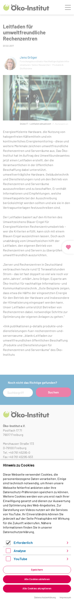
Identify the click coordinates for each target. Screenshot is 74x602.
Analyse (20, 550)
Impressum (65, 597)
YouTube (20, 559)
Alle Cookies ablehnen (37, 579)
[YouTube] (8, 560)
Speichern (37, 569)
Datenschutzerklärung (18, 532)
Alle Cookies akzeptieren (36, 588)
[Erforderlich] (8, 544)
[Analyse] (8, 552)
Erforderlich (23, 542)
